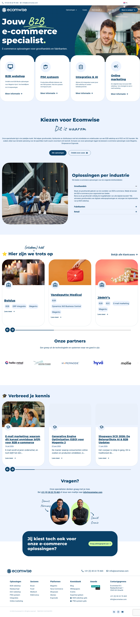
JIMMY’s (104, 297)
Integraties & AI (87, 77)
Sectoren (34, 581)
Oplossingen (15, 581)
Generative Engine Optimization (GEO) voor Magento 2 (68, 439)
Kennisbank (75, 581)
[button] (7, 330)
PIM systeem (49, 77)
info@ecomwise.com (92, 492)
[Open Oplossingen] (77, 10)
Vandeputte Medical (66, 295)
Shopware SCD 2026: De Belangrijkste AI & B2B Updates (114, 439)
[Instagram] (118, 612)
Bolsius (9, 300)
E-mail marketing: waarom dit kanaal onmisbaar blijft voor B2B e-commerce (22, 439)
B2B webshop (15, 76)
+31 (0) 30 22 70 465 (50, 492)
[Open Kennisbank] (102, 10)
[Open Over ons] (116, 10)
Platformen (55, 581)
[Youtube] (122, 612)
